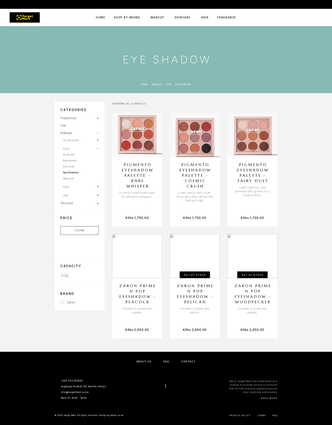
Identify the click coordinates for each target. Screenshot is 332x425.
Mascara (68, 178)
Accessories (71, 140)
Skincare (182, 17)
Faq (274, 415)
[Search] (303, 17)
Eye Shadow (70, 172)
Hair (205, 17)
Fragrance (226, 17)
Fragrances (68, 118)
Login (318, 4)
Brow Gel (69, 154)
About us (143, 361)
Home (100, 17)
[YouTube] (26, 4)
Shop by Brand (127, 17)
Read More (269, 398)
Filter (79, 230)
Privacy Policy (240, 415)
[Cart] (321, 17)
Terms (261, 415)
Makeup (157, 17)
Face (66, 186)
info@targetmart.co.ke (266, 4)
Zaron (71, 302)
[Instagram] (18, 4)
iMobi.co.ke (117, 415)
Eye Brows (70, 160)
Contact (188, 361)
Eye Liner (69, 166)
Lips (65, 195)
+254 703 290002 (232, 4)
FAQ (166, 361)
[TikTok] (33, 4)
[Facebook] (11, 4)
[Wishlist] (312, 17)
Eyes (168, 84)
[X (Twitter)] (169, 396)
